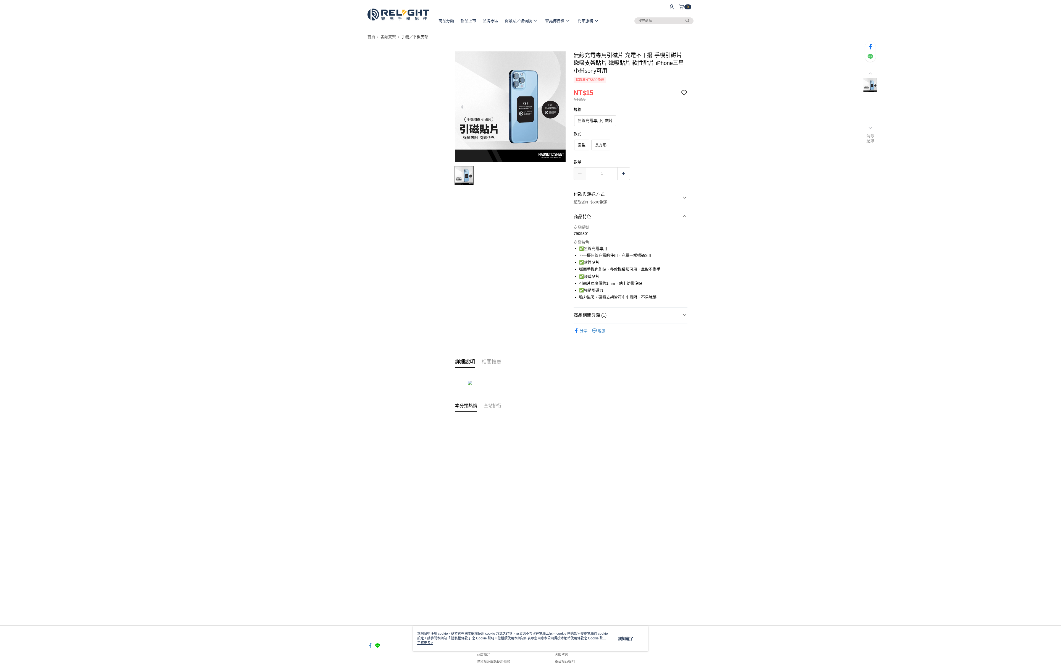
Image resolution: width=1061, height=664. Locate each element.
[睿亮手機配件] (398, 14)
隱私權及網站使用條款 (493, 662)
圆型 (581, 145)
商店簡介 (483, 655)
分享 (583, 330)
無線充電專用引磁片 (595, 120)
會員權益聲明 (565, 662)
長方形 (600, 145)
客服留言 (561, 655)
